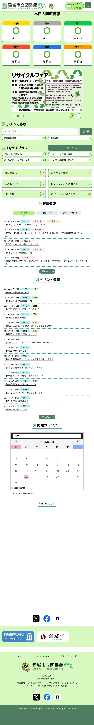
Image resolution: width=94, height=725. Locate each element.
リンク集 (9, 194)
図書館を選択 (2, 201)
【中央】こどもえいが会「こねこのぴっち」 (24, 309)
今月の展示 (11, 173)
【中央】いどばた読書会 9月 (18, 252)
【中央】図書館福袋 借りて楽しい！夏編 (23, 367)
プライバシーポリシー (41, 656)
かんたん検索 (16, 124)
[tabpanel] (47, 90)
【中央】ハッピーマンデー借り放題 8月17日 (25, 376)
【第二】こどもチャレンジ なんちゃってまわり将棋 (28, 326)
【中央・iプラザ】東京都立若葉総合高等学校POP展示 (29, 342)
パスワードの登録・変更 (61, 154)
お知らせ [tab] (47, 213)
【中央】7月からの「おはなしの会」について (25, 224)
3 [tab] (22, 116)
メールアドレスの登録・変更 (16, 160)
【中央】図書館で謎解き (16, 317)
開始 (72, 116)
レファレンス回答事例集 (64, 183)
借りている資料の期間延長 (62, 160)
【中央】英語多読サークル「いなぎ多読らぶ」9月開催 (29, 359)
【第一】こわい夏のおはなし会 (19, 401)
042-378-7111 (35, 682)
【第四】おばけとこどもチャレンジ (21, 334)
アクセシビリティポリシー (70, 656)
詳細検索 (54, 138)
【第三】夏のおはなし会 (16, 409)
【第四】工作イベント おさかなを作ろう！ (24, 392)
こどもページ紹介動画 (63, 194)
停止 (78, 116)
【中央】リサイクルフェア (17, 351)
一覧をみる (45, 271)
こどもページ (12, 183)
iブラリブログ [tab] (70, 213)
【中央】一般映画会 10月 (17, 292)
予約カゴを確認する (13, 154)
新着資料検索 (10, 138)
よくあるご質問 (59, 173)
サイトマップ (17, 656)
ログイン (71, 148)
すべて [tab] (23, 213)
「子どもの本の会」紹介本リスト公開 (22, 244)
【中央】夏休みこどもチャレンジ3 (20, 384)
